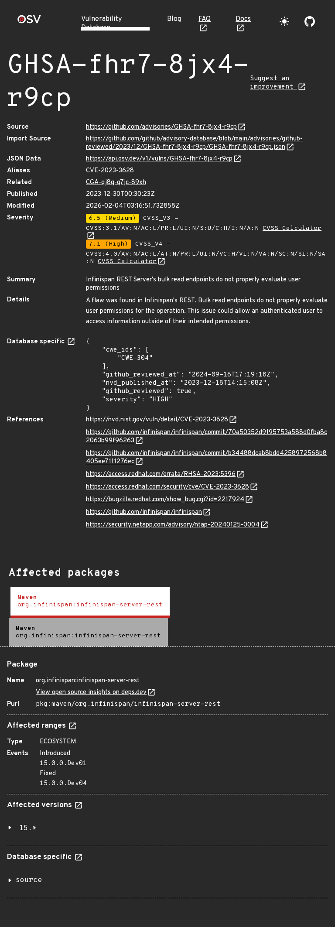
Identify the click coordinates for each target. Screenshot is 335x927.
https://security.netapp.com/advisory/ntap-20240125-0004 (173, 525)
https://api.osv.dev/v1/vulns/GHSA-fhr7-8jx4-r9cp (159, 159)
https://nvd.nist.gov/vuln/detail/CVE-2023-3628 (157, 420)
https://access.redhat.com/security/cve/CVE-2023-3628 (167, 487)
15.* (28, 828)
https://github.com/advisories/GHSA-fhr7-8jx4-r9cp (161, 127)
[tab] (90, 602)
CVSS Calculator (127, 261)
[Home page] (29, 22)
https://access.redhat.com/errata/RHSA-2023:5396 (161, 474)
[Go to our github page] (309, 21)
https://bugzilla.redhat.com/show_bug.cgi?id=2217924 (165, 500)
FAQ (204, 19)
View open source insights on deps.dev (91, 692)
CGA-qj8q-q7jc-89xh (116, 182)
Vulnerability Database (101, 23)
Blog (174, 19)
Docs (243, 19)
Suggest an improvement (273, 83)
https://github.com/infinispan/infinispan (144, 512)
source (29, 880)
